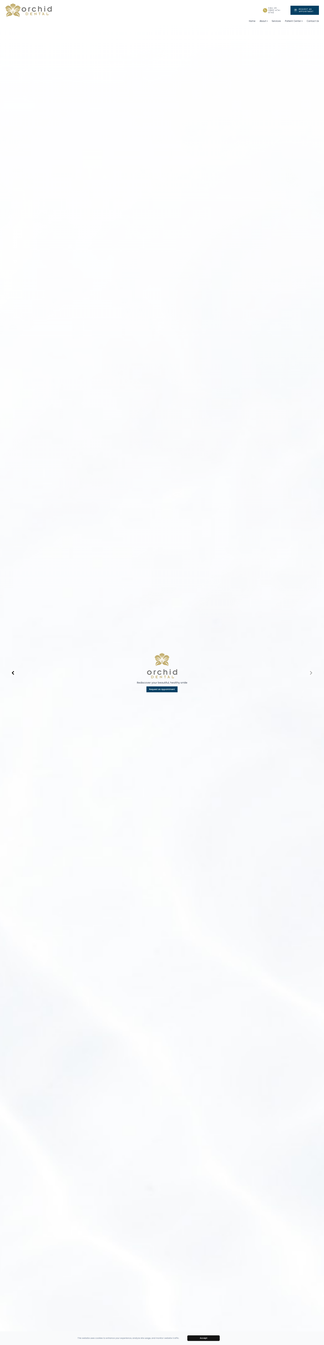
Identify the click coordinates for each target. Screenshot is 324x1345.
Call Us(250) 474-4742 (274, 10)
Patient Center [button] (293, 21)
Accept (203, 1338)
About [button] (263, 21)
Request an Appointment (306, 10)
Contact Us (313, 21)
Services (276, 21)
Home (252, 21)
